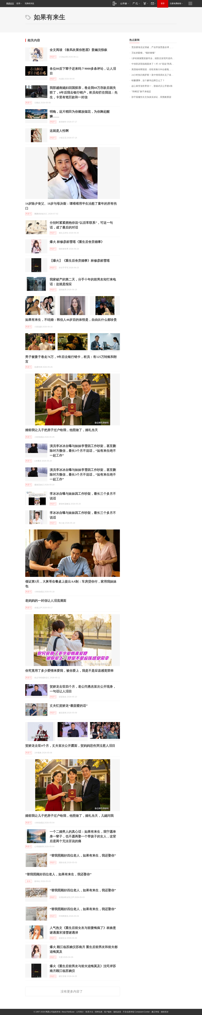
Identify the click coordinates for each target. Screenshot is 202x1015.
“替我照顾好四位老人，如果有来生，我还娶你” (83, 855)
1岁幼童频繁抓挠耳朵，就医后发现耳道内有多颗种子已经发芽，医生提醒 (154, 58)
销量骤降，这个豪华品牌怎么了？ (148, 80)
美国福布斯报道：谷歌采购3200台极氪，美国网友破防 (154, 69)
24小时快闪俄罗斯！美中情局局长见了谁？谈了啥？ (154, 75)
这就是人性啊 (59, 130)
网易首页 (10, 3)
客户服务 (108, 1012)
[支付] (145, 3)
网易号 (53, 57)
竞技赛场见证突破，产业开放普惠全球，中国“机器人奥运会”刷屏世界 (154, 47)
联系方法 (89, 1012)
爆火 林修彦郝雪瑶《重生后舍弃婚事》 (77, 241)
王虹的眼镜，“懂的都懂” (143, 53)
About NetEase (68, 1012)
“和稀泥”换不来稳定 (141, 91)
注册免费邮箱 (175, 3)
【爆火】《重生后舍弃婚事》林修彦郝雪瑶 (80, 260)
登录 (163, 3)
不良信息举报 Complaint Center (136, 1012)
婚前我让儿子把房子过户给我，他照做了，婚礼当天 (61, 430)
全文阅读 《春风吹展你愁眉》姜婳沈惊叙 (78, 50)
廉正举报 (155, 1012)
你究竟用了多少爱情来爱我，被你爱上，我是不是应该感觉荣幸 (69, 670)
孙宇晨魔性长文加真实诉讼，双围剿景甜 (151, 97)
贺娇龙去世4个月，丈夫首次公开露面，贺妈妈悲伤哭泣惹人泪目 (70, 745)
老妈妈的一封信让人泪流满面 (45, 600)
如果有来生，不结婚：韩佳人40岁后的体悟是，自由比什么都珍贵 (71, 319)
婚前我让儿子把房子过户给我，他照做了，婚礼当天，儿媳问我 (69, 815)
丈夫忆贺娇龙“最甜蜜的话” (69, 705)
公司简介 (80, 1012)
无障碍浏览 (29, 3)
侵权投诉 (164, 1012)
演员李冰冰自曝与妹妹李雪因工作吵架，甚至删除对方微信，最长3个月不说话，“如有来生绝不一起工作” (83, 450)
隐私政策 (117, 1012)
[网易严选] (135, 3)
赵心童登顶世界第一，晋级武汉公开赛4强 (151, 86)
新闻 (28, 881)
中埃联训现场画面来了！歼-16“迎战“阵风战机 (153, 64)
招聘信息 (98, 1012)
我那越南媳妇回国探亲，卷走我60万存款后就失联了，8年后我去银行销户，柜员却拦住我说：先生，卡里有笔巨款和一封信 (84, 92)
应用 (18, 3)
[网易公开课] (124, 3)
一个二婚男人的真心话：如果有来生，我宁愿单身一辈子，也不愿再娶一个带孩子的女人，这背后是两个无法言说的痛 (83, 836)
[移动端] (114, 3)
